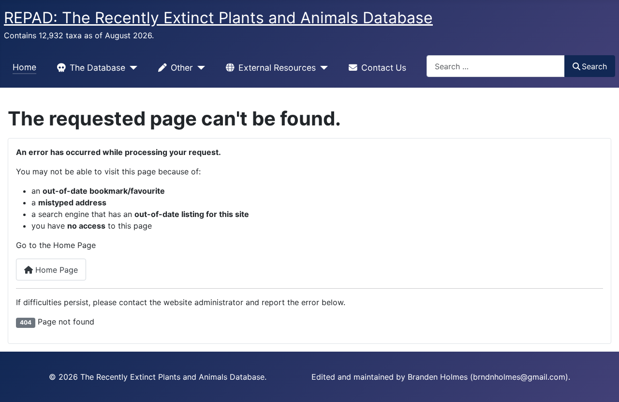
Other (182, 67)
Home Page (55, 270)
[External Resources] (322, 68)
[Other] (199, 68)
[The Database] (131, 68)
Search (594, 66)
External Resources (277, 67)
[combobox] (496, 66)
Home (24, 67)
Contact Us (383, 67)
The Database (97, 67)
